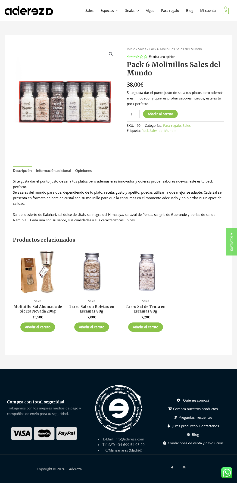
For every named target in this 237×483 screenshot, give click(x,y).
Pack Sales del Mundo (158, 131)
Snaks (129, 10)
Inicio (131, 49)
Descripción (22, 170)
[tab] (22, 170)
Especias (107, 10)
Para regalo (170, 10)
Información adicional (53, 170)
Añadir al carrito (160, 113)
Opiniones (83, 170)
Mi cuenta (208, 10)
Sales (89, 10)
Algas (150, 10)
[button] (231, 241)
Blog (189, 10)
